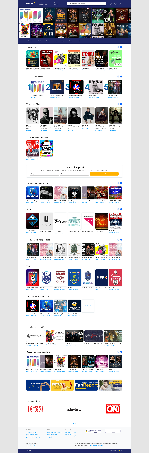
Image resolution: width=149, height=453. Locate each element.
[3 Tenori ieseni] (61, 15)
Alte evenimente (59, 41)
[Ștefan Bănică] (97, 15)
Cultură (39, 41)
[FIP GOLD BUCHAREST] (73, 30)
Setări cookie (50, 436)
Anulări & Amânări (70, 436)
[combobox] (85, 3)
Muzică (30, 41)
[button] (57, 23)
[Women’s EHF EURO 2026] (49, 30)
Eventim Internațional (32, 436)
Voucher (71, 41)
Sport (47, 41)
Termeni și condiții (31, 432)
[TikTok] (34, 445)
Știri (80, 41)
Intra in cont (113, 450)
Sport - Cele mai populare (37, 296)
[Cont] (120, 3)
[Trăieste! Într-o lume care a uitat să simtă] (110, 30)
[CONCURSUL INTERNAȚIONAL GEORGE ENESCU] (30, 15)
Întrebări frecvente (70, 432)
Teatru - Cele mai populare (38, 240)
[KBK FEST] (37, 30)
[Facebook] (27, 445)
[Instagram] (31, 445)
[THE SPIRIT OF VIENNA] (61, 30)
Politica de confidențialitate (54, 432)
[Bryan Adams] (85, 30)
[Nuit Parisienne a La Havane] (122, 15)
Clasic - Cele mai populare (38, 352)
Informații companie (32, 434)
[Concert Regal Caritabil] (73, 15)
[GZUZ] (85, 15)
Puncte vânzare (69, 434)
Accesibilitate (50, 438)
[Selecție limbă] (110, 3)
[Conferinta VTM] (122, 30)
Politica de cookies (51, 434)
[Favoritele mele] (115, 3)
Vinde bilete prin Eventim (33, 438)
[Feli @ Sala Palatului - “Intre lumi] (49, 15)
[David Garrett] (24, 30)
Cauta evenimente (104, 174)
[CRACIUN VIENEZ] (110, 15)
